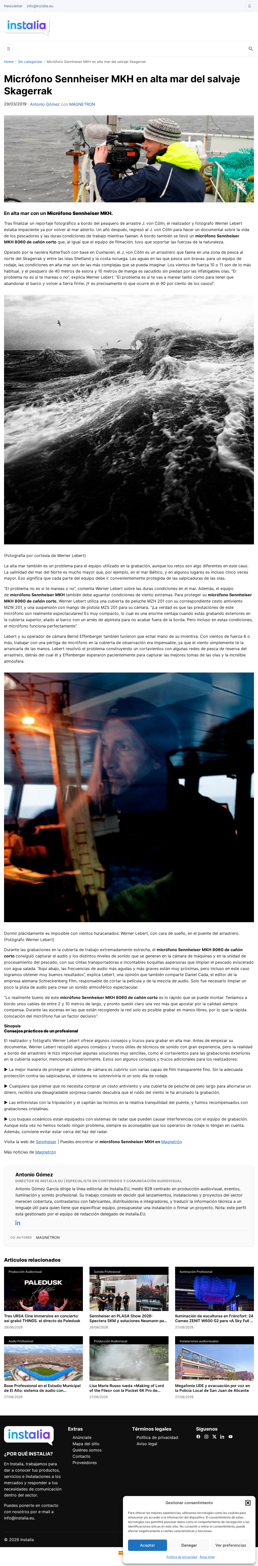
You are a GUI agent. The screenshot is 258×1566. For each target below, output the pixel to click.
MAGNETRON (82, 104)
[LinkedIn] (18, 1222)
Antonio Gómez (45, 104)
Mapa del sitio (86, 1443)
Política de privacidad (182, 1557)
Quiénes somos (87, 1449)
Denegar (189, 1545)
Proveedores (85, 1462)
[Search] (251, 49)
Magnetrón (171, 1141)
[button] (247, 1502)
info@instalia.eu (40, 6)
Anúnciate (82, 1437)
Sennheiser (46, 1141)
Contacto (81, 1456)
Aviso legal (207, 1557)
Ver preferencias (230, 1545)
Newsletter (13, 6)
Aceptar (147, 1545)
